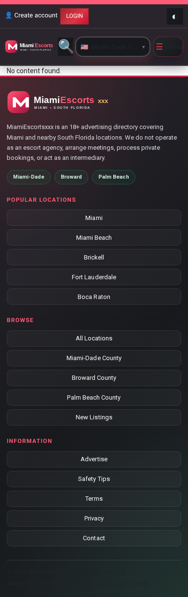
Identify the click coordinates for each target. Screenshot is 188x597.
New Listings (94, 417)
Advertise (94, 459)
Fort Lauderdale (94, 277)
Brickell (94, 257)
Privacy (94, 518)
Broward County (94, 377)
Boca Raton (94, 296)
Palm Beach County (94, 397)
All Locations (94, 338)
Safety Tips (94, 478)
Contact (94, 538)
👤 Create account (31, 15)
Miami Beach (94, 237)
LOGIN (74, 16)
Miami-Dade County (94, 358)
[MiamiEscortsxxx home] (30, 47)
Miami (93, 217)
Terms (93, 498)
